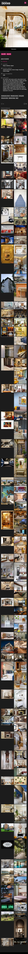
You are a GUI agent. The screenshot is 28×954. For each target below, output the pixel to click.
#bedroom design (12, 98)
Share (8, 54)
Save (3, 54)
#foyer (17, 98)
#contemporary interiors (5, 96)
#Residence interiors (14, 96)
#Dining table (21, 96)
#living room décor (4, 98)
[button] (1, 28)
